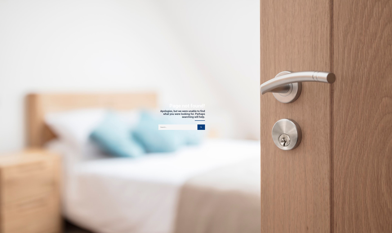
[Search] (201, 127)
